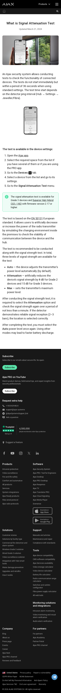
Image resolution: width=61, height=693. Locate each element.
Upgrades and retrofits (11, 571)
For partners (38, 634)
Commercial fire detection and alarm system (14, 544)
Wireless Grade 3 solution (13, 549)
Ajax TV (36, 488)
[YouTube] (12, 453)
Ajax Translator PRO (41, 492)
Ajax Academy (39, 638)
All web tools (38, 595)
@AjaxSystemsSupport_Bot (17, 413)
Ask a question (12, 417)
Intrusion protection (10, 469)
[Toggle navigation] (57, 4)
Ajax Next (6, 653)
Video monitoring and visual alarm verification (44, 616)
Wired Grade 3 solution (11, 553)
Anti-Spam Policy (41, 680)
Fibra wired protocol (10, 500)
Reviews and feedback (11, 661)
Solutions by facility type (12, 539)
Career (5, 649)
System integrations (10, 492)
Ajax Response (39, 485)
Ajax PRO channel (9, 657)
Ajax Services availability (43, 563)
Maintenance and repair (42, 539)
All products (7, 485)
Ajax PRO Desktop (40, 481)
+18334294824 (12, 406)
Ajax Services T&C (9, 684)
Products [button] (43, 4)
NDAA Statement (26, 677)
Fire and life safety (9, 477)
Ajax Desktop (38, 477)
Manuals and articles (41, 535)
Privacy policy (25, 673)
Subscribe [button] (10, 391)
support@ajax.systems (15, 410)
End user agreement (28, 684)
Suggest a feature (14, 442)
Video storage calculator (43, 567)
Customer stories (9, 535)
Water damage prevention (13, 567)
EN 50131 (37, 218)
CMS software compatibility (44, 559)
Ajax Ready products (10, 496)
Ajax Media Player (40, 500)
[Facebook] (4, 453)
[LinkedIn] (37, 453)
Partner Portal (38, 641)
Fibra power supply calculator (44, 591)
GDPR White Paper (9, 677)
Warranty (42, 684)
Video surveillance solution (13, 557)
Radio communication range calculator (44, 579)
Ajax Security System (41, 469)
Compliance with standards (44, 543)
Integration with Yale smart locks (13, 562)
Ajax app (23, 155)
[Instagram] (21, 453)
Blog (4, 634)
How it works (7, 575)
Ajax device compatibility (43, 555)
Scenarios (37, 504)
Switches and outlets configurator (41, 586)
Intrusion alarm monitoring (44, 611)
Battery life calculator (41, 575)
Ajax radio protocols (10, 504)
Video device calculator (42, 571)
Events (5, 645)
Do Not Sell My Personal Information (17, 680)
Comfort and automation (12, 481)
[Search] (57, 11)
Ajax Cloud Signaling (41, 496)
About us (6, 638)
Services (5, 488)
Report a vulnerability (41, 673)
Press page (7, 641)
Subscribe (10, 367)
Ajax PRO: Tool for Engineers (44, 473)
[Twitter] (29, 453)
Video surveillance (10, 473)
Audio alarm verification (42, 621)
